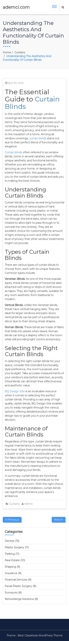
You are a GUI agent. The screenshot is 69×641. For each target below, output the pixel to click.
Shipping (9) (12, 566)
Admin (28, 503)
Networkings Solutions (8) (21, 599)
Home (7, 52)
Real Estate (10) (15, 560)
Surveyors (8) (13, 592)
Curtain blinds (13, 152)
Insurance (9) (13, 573)
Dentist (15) (12, 541)
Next (57, 519)
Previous (13, 519)
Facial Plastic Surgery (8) (20, 586)
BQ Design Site (15, 391)
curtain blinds (37, 138)
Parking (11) (12, 553)
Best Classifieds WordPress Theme (40, 635)
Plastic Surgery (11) (17, 547)
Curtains (20, 52)
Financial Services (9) (18, 579)
